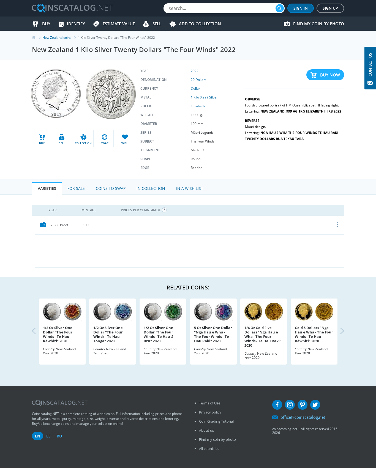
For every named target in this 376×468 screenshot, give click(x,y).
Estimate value (119, 23)
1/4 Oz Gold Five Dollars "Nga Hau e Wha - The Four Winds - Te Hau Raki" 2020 (262, 336)
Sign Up (330, 8)
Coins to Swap (111, 188)
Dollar (195, 88)
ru (59, 436)
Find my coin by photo (318, 23)
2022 (194, 71)
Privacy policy (210, 412)
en (37, 436)
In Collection (151, 188)
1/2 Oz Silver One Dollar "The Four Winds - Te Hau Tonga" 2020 (108, 334)
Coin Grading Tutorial (216, 421)
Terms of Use (209, 403)
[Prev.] (38, 331)
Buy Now (330, 75)
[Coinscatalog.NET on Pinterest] (302, 405)
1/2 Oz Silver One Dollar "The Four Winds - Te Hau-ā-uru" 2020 (159, 334)
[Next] (337, 331)
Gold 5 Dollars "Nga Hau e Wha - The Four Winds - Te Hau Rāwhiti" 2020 (314, 334)
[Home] (37, 37)
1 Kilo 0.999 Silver (204, 97)
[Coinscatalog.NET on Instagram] (290, 405)
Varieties (47, 188)
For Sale (76, 188)
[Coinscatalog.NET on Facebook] (277, 405)
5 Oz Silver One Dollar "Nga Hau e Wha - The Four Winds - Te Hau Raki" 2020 (213, 334)
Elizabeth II (199, 106)
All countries (209, 448)
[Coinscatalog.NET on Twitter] (315, 405)
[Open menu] (338, 225)
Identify (76, 23)
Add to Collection (200, 23)
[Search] (280, 8)
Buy (46, 23)
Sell (156, 23)
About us (206, 430)
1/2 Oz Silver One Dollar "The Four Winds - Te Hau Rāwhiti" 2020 (57, 334)
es (48, 436)
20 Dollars (198, 79)
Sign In (300, 8)
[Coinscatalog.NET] (72, 8)
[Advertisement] (189, 251)
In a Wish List (189, 188)
